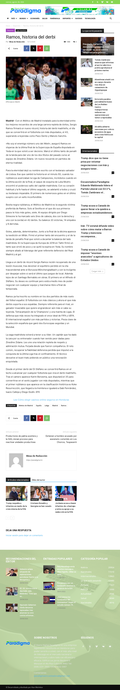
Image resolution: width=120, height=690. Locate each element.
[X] (97, 2)
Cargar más (96, 271)
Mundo (22, 18)
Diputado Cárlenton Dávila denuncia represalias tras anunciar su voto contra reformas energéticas (96, 48)
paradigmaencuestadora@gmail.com (52, 675)
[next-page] (12, 518)
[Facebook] (92, 2)
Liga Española (21, 30)
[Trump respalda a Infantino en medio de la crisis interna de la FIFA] (16, 493)
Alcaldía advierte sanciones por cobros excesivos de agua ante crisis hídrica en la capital (104, 132)
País (13, 18)
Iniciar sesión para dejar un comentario (24, 535)
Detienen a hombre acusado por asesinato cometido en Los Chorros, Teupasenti (61, 439)
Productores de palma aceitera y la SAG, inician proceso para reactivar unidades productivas (21, 439)
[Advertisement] (41, 111)
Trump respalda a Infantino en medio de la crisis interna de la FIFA (16, 506)
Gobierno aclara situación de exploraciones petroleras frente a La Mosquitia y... (29, 574)
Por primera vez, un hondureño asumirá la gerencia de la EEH (66, 585)
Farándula (55, 18)
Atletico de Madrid (26, 405)
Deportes (67, 18)
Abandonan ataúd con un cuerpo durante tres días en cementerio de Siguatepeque (104, 84)
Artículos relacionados (18, 480)
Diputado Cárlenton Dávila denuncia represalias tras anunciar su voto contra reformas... (28, 610)
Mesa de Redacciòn (17, 42)
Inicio (8, 25)
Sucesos (78, 18)
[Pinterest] (40, 48)
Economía (35, 18)
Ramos (63, 405)
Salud (44, 18)
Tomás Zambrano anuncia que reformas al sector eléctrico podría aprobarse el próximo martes (104, 65)
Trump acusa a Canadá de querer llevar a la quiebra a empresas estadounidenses (96, 209)
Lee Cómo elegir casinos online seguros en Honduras (41, 399)
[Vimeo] (102, 2)
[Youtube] (112, 2)
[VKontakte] (107, 2)
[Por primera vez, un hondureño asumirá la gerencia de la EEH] (49, 586)
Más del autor (38, 480)
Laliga (47, 405)
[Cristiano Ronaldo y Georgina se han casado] (41, 493)
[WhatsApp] (47, 48)
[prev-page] (8, 518)
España (38, 405)
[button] (110, 18)
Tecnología (90, 18)
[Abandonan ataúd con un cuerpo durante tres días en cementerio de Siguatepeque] (86, 82)
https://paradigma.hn (34, 460)
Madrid (55, 405)
